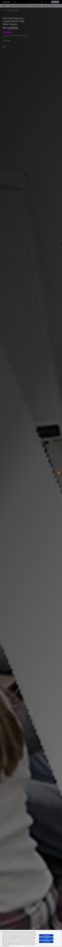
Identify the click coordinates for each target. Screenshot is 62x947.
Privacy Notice (18, 943)
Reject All (46, 938)
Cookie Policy (10, 943)
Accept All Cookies (46, 941)
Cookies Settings (46, 935)
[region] (31, 938)
